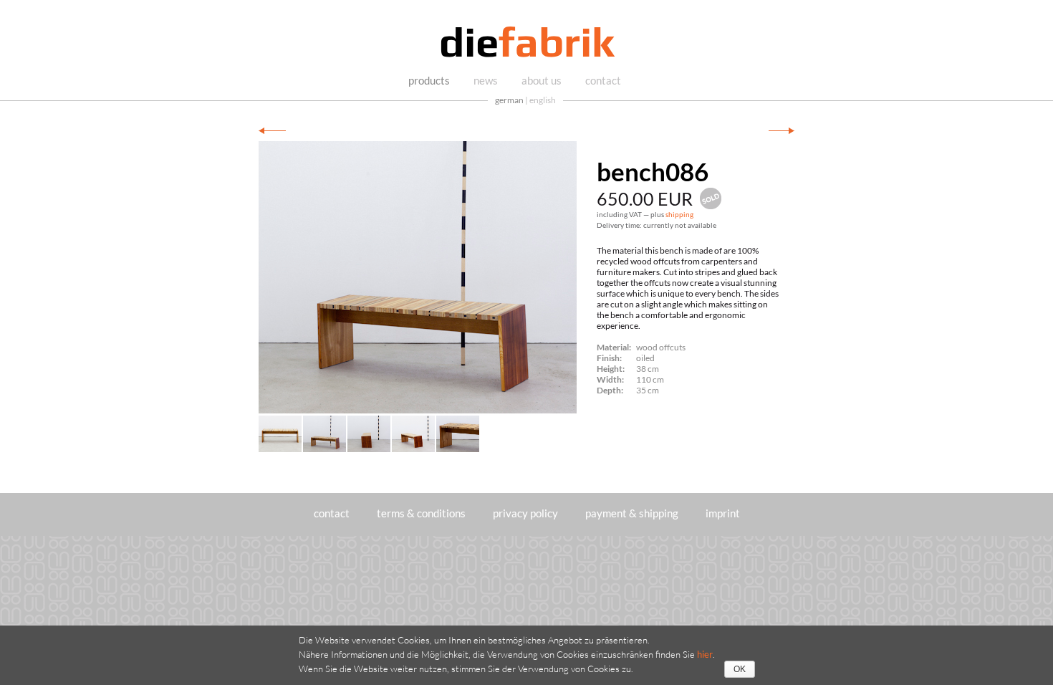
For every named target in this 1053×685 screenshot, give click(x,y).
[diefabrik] (527, 44)
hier (705, 654)
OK (740, 669)
